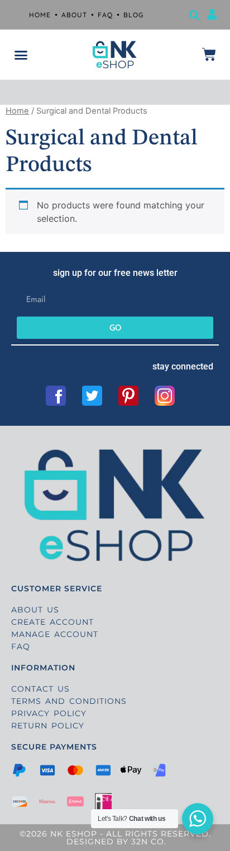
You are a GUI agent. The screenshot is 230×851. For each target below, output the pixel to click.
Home (17, 111)
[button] (194, 15)
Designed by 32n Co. (115, 842)
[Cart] (209, 54)
